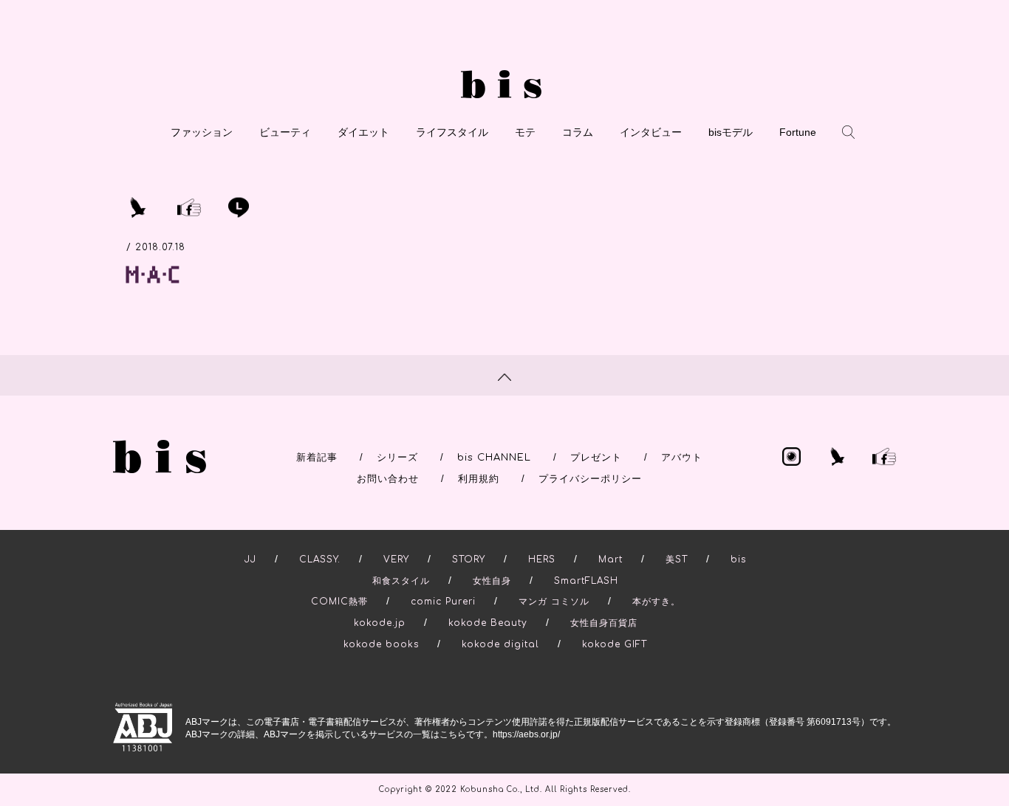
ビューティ (285, 132)
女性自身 (492, 581)
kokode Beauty (487, 623)
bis (738, 559)
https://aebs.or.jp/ (526, 734)
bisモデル (730, 132)
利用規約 (478, 479)
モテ (525, 132)
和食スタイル (401, 581)
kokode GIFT (614, 644)
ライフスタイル (452, 132)
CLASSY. (320, 559)
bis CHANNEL (494, 457)
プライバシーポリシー (590, 479)
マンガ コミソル (554, 601)
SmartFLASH (586, 581)
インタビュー (651, 132)
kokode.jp (380, 623)
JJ (250, 559)
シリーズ (397, 457)
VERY (396, 559)
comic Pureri (443, 601)
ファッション (202, 132)
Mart (610, 559)
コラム (577, 132)
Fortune (797, 132)
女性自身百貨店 (603, 623)
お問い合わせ (388, 479)
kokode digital (500, 644)
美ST (677, 559)
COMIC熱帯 (339, 601)
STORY (468, 559)
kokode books (381, 644)
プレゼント (596, 457)
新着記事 (317, 457)
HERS (541, 559)
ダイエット (363, 132)
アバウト (681, 457)
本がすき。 (656, 601)
